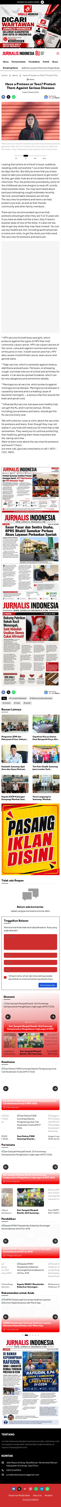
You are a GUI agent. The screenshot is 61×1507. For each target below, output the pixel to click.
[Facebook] (3, 97)
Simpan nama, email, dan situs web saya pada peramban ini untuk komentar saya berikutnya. (31, 977)
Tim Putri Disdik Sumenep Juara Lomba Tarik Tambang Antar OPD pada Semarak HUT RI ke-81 (46, 768)
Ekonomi (32, 1022)
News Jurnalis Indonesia (42, 698)
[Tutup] (42, 2)
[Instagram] (30, 1489)
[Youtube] (25, 1489)
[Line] (36, 1489)
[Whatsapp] (14, 97)
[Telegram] (42, 1489)
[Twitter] (8, 97)
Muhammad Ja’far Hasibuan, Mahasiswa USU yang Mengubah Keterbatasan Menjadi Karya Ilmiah (27, 1250)
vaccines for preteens (18, 199)
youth (28, 703)
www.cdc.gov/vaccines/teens (23, 448)
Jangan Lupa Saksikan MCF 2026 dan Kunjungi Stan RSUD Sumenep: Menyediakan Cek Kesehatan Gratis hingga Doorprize (29, 1102)
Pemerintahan (12, 1319)
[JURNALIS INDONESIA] (23, 53)
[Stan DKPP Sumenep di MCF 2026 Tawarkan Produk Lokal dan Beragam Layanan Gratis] (30, 1017)
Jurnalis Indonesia (18, 698)
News (32, 79)
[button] (58, 53)
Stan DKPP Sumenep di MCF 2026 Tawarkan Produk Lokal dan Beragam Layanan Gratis (30, 1027)
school (7, 703)
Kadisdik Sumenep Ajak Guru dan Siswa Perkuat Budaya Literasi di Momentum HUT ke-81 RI (13, 768)
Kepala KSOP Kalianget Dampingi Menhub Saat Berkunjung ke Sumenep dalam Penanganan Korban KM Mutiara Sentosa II (14, 798)
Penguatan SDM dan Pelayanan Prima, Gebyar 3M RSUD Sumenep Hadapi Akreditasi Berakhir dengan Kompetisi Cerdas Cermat (14, 738)
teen (18, 703)
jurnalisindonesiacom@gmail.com (22, 1474)
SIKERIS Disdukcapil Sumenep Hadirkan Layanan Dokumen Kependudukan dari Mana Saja (27, 1324)
